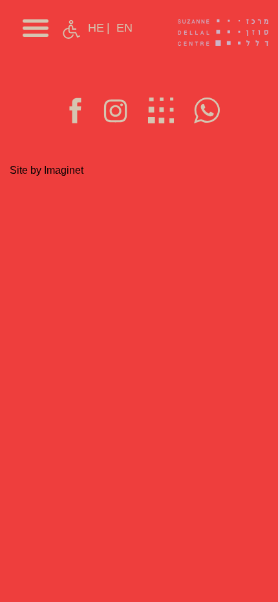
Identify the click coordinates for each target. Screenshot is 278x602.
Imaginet (63, 170)
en (124, 27)
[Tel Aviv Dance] (223, 32)
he (96, 27)
